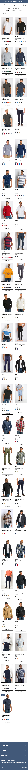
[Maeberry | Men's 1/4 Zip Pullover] (21, 302)
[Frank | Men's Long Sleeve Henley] (7, 56)
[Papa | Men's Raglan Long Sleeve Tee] (21, 56)
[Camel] (17, 658)
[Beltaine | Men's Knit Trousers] (21, 272)
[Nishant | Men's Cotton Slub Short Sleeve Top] (21, 178)
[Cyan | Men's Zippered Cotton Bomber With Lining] (21, 579)
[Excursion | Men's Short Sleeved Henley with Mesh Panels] (7, 393)
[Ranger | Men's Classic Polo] (7, 26)
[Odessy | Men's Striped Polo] (7, 332)
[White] (2, 41)
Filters (4, 13)
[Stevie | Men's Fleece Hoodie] (7, 642)
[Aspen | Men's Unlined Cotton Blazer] (21, 518)
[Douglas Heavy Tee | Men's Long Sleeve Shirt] (7, 272)
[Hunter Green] (8, 71)
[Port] (8, 133)
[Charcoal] (6, 71)
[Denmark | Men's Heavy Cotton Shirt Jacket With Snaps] (7, 487)
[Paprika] (8, 102)
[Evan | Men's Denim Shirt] (7, 425)
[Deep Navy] (6, 133)
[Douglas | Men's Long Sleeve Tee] (21, 26)
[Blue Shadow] (23, 195)
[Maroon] (17, 72)
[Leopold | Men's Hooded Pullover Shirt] (7, 302)
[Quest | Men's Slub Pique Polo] (21, 87)
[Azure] (21, 41)
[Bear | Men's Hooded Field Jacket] (7, 611)
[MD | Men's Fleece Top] (7, 673)
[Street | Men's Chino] (21, 117)
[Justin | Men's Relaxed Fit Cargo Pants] (21, 487)
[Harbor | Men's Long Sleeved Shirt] (7, 148)
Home (9, 8)
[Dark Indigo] (15, 256)
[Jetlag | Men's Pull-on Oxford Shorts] (21, 393)
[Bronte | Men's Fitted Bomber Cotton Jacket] (21, 611)
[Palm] (6, 41)
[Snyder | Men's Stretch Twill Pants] (7, 363)
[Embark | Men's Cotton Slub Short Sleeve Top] (7, 241)
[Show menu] (1, 5)
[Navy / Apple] (21, 195)
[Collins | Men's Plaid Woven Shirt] (7, 518)
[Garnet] (8, 41)
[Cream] (4, 317)
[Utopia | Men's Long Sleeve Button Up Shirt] (21, 548)
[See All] (26, 41)
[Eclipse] (17, 349)
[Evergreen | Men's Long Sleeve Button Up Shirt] (21, 425)
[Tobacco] (4, 503)
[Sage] (10, 102)
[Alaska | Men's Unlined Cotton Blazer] (21, 363)
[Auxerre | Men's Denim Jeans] (21, 241)
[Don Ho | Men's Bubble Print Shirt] (21, 673)
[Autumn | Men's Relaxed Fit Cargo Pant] (7, 456)
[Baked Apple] (10, 257)
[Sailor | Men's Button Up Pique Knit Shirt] (21, 210)
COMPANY (4, 745)
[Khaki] (23, 41)
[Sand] (19, 132)
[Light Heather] (19, 41)
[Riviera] (4, 102)
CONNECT (4, 750)
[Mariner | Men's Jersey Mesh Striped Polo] (7, 178)
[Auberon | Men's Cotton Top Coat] (7, 548)
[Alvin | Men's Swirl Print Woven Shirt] (21, 642)
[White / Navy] (15, 195)
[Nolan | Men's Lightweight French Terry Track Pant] (21, 332)
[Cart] (26, 5)
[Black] (10, 41)
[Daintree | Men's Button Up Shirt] (21, 456)
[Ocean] (6, 102)
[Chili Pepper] (4, 133)
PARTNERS (4, 755)
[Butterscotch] (2, 287)
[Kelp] (4, 379)
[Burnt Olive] (6, 379)
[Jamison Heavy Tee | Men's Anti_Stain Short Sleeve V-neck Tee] (7, 117)
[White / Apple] (17, 195)
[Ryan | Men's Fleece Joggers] (7, 579)
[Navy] (4, 41)
